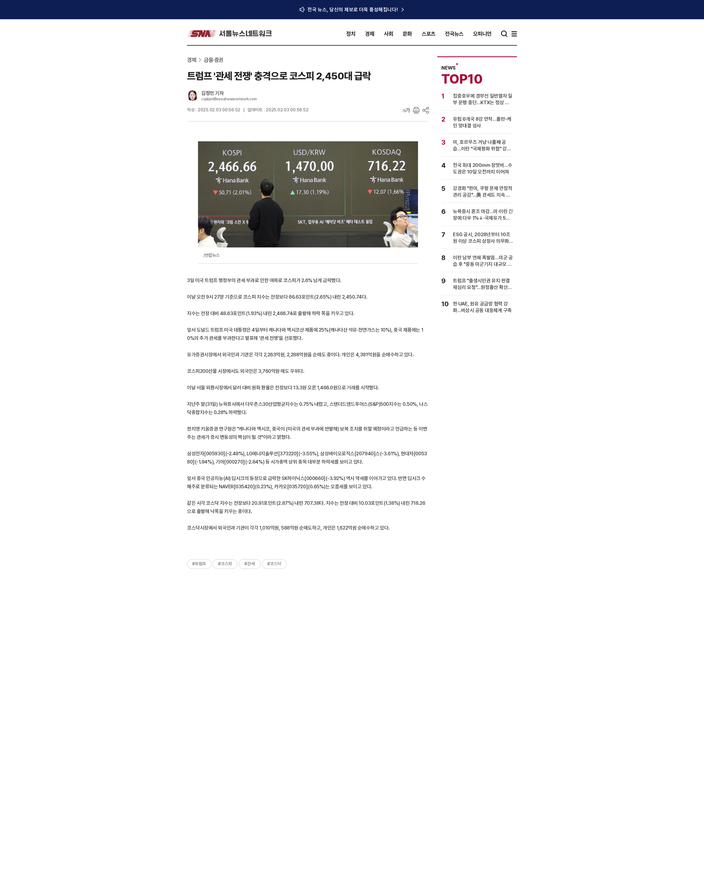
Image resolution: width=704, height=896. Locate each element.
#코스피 (225, 563)
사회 (388, 34)
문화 (407, 34)
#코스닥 (274, 563)
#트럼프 (199, 563)
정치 (351, 34)
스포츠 (428, 34)
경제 (369, 34)
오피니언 (482, 34)
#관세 (249, 563)
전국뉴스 (454, 34)
